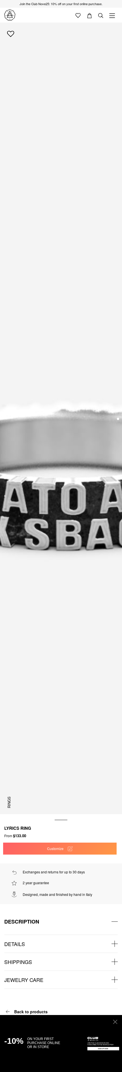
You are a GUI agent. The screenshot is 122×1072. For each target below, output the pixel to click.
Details (14, 943)
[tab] (61, 921)
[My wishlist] (78, 15)
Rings (9, 802)
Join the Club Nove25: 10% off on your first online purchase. (61, 3)
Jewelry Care (23, 979)
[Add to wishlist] (10, 34)
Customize (55, 848)
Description (21, 921)
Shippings (18, 961)
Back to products (31, 1011)
